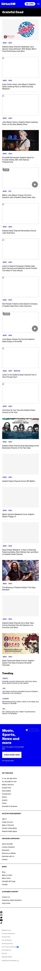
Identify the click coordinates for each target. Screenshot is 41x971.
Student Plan (6, 788)
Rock (10, 43)
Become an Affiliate (9, 853)
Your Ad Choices (7, 940)
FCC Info (4, 953)
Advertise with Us (8, 856)
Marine (4, 797)
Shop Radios (6, 791)
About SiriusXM (7, 844)
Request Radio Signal (9, 831)
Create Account (7, 822)
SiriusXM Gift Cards (8, 881)
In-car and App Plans (9, 778)
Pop (10, 191)
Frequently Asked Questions (12, 900)
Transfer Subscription (9, 828)
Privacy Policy (6, 937)
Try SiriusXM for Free (9, 782)
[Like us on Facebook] (2, 912)
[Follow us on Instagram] (2, 915)
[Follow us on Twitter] (2, 917)
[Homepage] (8, 4)
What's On (17, 371)
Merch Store (6, 878)
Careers (4, 859)
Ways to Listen (7, 875)
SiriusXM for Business (9, 806)
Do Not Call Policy (7, 943)
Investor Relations (8, 847)
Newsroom (5, 850)
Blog (3, 872)
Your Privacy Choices (8, 947)
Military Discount (8, 785)
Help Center (6, 903)
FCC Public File (6, 950)
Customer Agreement (8, 933)
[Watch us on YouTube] (2, 920)
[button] (38, 4)
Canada (4, 884)
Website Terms (6, 930)
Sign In (4, 819)
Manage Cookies (7, 957)
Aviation (4, 800)
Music (5, 43)
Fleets (4, 803)
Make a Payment (8, 825)
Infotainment (6, 794)
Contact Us (6, 897)
